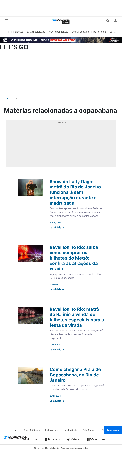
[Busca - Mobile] (108, 21)
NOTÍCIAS (18, 32)
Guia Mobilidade (32, 430)
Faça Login (113, 430)
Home (6, 98)
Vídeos (75, 439)
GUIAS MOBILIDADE (36, 32)
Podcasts (53, 439)
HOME (7, 32)
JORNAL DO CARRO (81, 32)
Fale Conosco (89, 430)
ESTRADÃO (115, 32)
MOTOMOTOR (99, 32)
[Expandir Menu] (6, 21)
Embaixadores (52, 430)
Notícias (32, 439)
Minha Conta (71, 430)
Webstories (97, 439)
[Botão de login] (116, 21)
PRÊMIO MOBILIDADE (58, 32)
